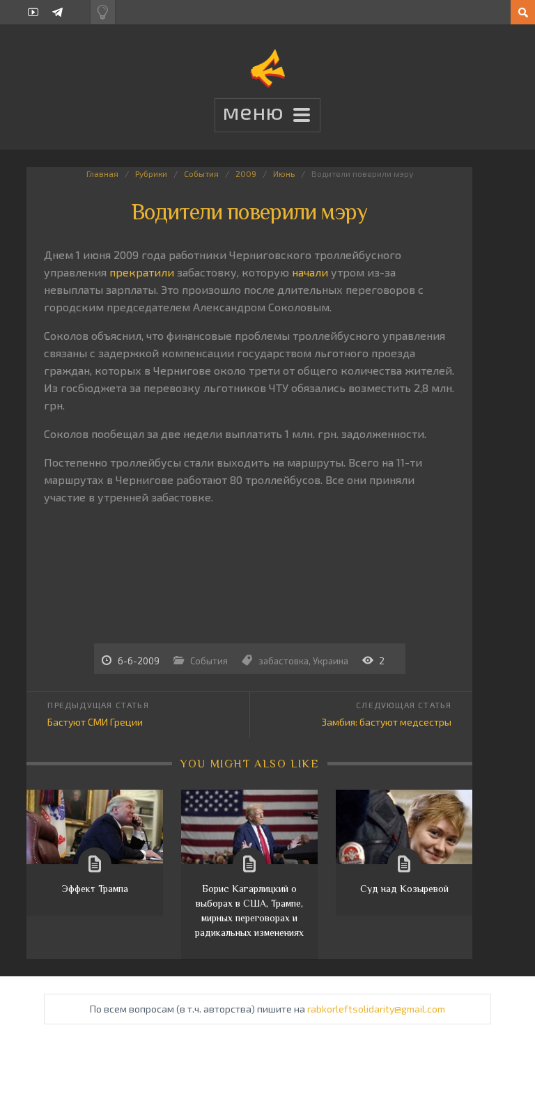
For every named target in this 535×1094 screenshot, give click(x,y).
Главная (102, 173)
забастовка (283, 660)
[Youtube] (33, 12)
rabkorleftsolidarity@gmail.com (376, 1009)
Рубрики (151, 173)
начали (310, 272)
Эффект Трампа (94, 888)
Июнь (284, 173)
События (201, 173)
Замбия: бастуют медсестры (386, 722)
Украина (330, 660)
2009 (245, 173)
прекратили (141, 272)
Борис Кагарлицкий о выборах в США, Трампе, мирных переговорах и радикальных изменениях (249, 910)
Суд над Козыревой (404, 888)
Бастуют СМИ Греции (95, 722)
